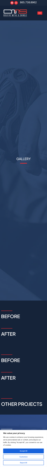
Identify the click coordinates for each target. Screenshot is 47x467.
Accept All (23, 451)
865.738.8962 (28, 2)
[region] (23, 448)
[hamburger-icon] (39, 13)
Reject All (23, 463)
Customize (23, 457)
